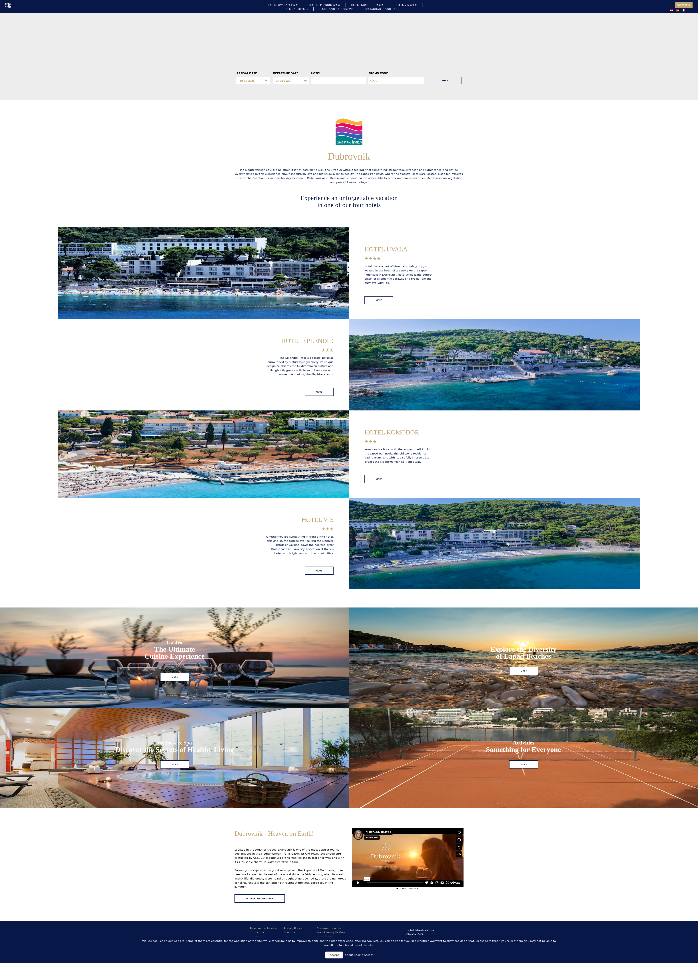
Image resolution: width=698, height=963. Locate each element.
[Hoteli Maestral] (8, 5)
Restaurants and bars (381, 8)
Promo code (378, 73)
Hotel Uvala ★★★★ (283, 4)
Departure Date (285, 73)
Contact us (684, 5)
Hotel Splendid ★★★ (324, 4)
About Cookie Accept (359, 955)
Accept (334, 954)
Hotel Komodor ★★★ (367, 4)
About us (289, 932)
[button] (349, 213)
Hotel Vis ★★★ (406, 4)
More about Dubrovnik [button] (260, 898)
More (379, 300)
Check (444, 80)
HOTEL (315, 73)
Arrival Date (246, 73)
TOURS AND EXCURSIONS (336, 8)
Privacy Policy (292, 928)
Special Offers (297, 8)
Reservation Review (263, 928)
